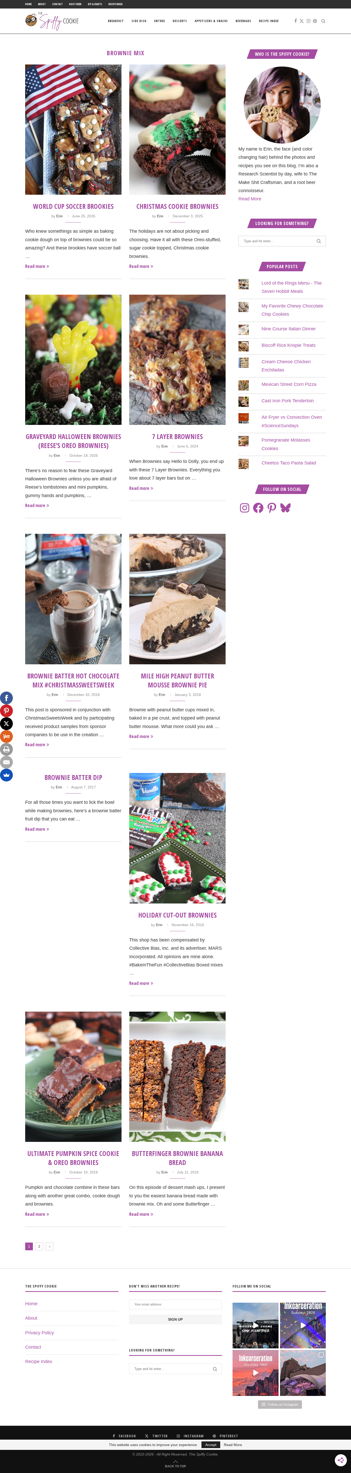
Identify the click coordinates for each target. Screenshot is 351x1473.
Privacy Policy (39, 1332)
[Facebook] (295, 21)
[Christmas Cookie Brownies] (177, 129)
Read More (249, 198)
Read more (35, 266)
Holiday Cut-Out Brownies (177, 915)
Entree (159, 21)
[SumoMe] (6, 775)
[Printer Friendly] (6, 749)
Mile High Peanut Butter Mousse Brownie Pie (177, 680)
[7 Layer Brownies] (177, 360)
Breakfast (116, 21)
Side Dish (139, 21)
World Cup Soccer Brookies (73, 206)
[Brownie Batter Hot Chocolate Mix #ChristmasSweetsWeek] (73, 599)
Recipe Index (115, 4)
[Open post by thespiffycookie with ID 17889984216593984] (303, 1373)
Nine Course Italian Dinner (289, 328)
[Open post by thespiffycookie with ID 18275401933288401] (255, 1373)
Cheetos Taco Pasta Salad (289, 462)
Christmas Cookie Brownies (177, 206)
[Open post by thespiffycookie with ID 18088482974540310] (255, 1325)
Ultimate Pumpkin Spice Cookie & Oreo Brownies (73, 1158)
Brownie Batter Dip (73, 777)
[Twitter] (301, 21)
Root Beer (75, 4)
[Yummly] (6, 736)
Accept (210, 1445)
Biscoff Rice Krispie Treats (289, 345)
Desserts (180, 21)
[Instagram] (308, 21)
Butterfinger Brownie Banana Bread (177, 1158)
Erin (59, 216)
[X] (6, 723)
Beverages (243, 21)
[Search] (323, 21)
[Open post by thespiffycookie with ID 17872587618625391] (303, 1325)
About (42, 4)
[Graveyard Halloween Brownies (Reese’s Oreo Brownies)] (73, 360)
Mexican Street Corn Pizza (289, 384)
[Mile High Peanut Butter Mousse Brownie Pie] (177, 599)
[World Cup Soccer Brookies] (73, 129)
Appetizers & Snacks (211, 21)
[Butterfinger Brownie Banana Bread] (177, 1077)
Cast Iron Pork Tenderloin (288, 400)
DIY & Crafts (95, 4)
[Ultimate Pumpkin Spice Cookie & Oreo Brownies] (73, 1077)
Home (28, 4)
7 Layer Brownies (177, 436)
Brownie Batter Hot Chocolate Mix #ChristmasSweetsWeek (73, 680)
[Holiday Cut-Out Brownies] (177, 838)
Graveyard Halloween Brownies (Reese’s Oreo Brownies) (73, 441)
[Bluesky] (285, 508)
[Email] (6, 762)
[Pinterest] (315, 21)
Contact (57, 4)
